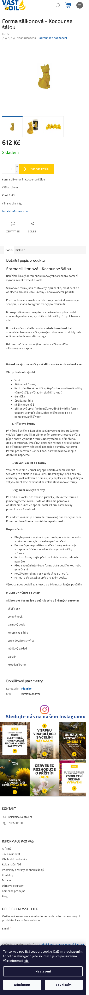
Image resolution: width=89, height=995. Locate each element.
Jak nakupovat (11, 854)
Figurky (26, 689)
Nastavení (43, 971)
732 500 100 (15, 823)
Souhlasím (64, 984)
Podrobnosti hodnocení (52, 38)
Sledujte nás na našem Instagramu (46, 716)
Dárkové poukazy (13, 886)
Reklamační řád (11, 865)
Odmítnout (22, 984)
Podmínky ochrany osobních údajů (23, 870)
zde (26, 960)
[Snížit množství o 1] (17, 171)
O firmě (6, 849)
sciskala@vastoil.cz (20, 817)
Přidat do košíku (39, 168)
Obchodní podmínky (14, 859)
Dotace (6, 880)
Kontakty (7, 875)
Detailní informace (13, 211)
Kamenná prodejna (13, 891)
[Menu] (80, 5)
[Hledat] (58, 5)
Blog (5, 896)
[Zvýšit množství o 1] (17, 166)
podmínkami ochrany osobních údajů (61, 945)
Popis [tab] (9, 250)
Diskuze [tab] (20, 250)
